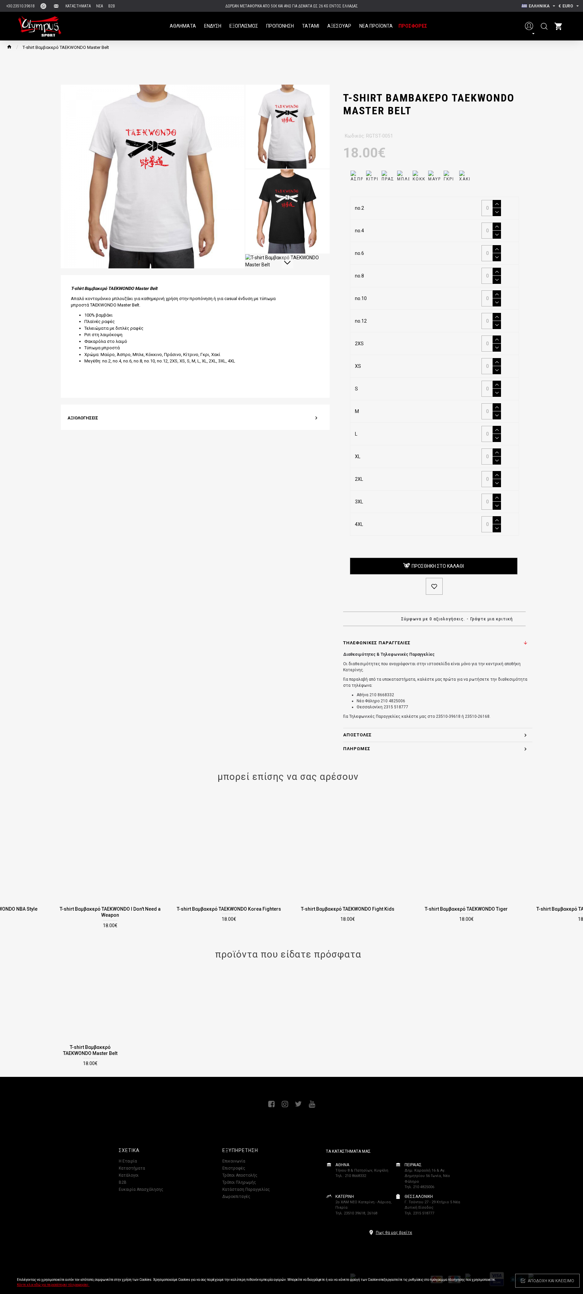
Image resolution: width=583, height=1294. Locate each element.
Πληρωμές (356, 748)
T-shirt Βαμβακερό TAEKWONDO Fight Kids (347, 909)
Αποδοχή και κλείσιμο (551, 1280)
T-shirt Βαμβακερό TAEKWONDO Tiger (466, 909)
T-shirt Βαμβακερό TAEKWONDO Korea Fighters (229, 909)
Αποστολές (357, 734)
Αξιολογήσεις (82, 417)
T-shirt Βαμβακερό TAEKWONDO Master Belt (90, 1050)
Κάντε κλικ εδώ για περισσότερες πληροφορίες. (53, 1285)
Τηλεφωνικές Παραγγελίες (377, 642)
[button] (288, 90)
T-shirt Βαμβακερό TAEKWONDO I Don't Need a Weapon (110, 912)
